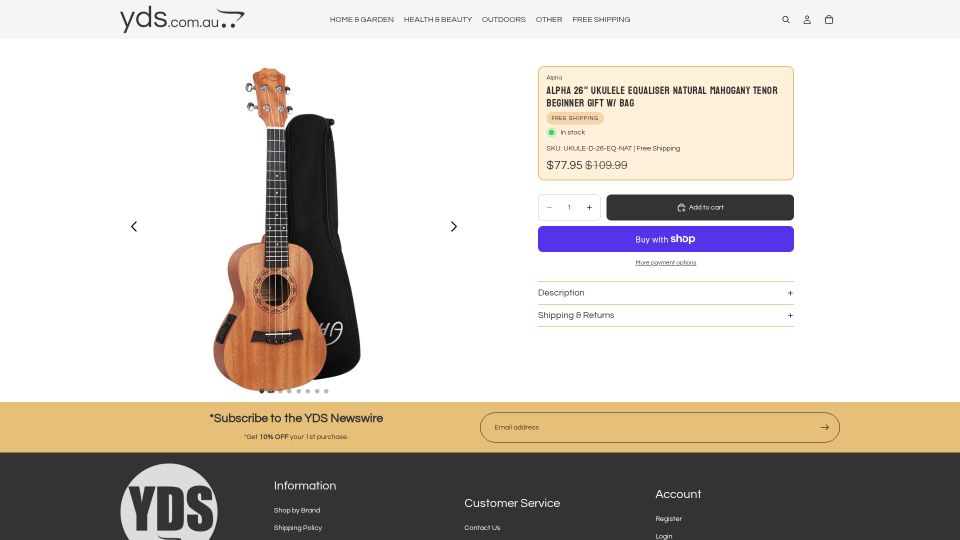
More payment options (666, 263)
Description (561, 293)
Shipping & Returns (576, 315)
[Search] (786, 19)
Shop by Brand (297, 510)
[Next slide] (457, 228)
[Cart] (829, 19)
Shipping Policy (298, 528)
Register (669, 519)
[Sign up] (825, 427)
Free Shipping (658, 148)
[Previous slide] (131, 228)
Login (664, 536)
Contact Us (482, 528)
